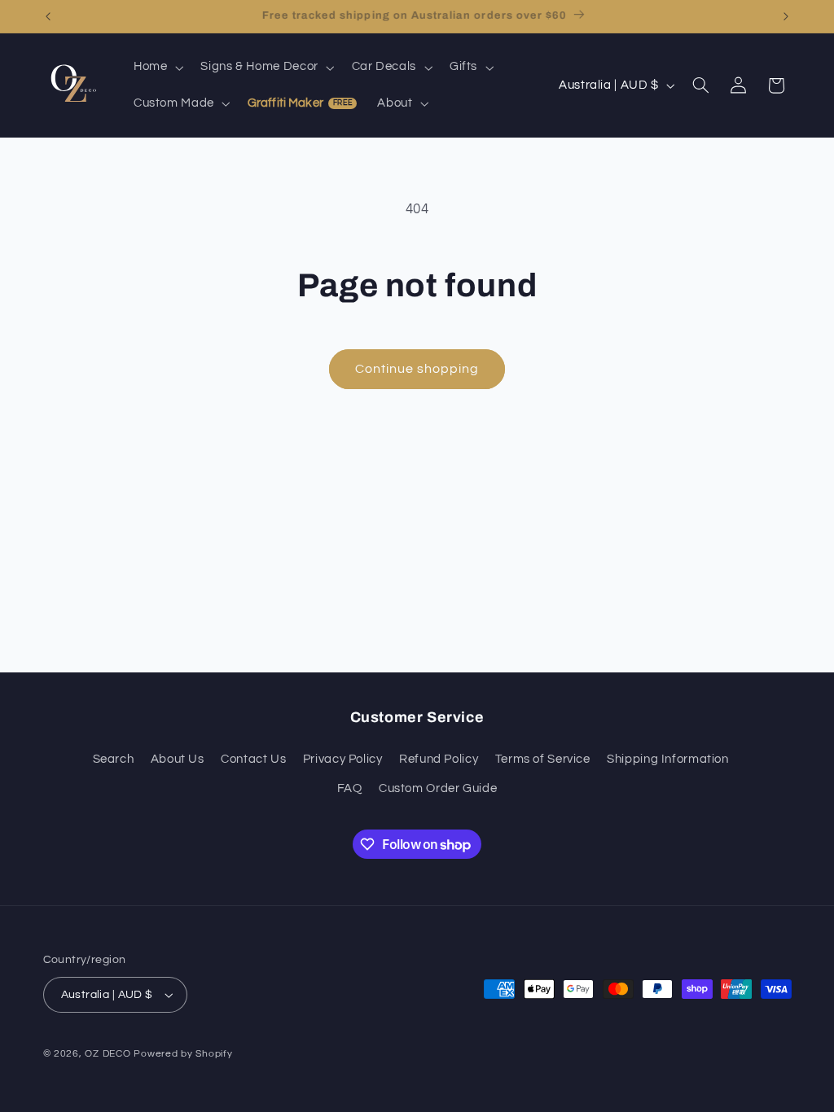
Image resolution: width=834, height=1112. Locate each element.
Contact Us (253, 759)
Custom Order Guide (438, 788)
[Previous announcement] (48, 16)
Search (113, 759)
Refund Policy (438, 759)
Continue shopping (417, 368)
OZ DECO (107, 1053)
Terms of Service (542, 759)
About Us (177, 759)
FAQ (349, 788)
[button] (156, 67)
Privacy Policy (343, 759)
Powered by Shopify (183, 1053)
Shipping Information (668, 759)
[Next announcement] (786, 16)
